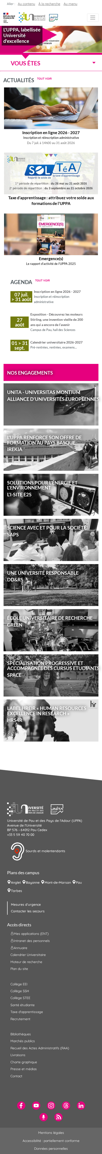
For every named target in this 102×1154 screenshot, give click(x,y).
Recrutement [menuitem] (20, 1019)
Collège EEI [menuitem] (19, 984)
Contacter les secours (28, 911)
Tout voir (44, 78)
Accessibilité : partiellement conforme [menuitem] (51, 1141)
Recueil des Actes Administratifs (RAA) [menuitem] (39, 1048)
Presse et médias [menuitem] (23, 1069)
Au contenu (26, 4)
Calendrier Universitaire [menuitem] (28, 955)
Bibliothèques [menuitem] (20, 1034)
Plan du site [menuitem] (19, 969)
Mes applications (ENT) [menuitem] (31, 934)
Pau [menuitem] (79, 882)
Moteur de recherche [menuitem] (26, 962)
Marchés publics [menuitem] (22, 1041)
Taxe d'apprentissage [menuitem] (26, 1012)
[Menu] (93, 18)
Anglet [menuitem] (16, 882)
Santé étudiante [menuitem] (22, 1005)
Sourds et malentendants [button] (45, 851)
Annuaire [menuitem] (20, 948)
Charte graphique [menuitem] (23, 1062)
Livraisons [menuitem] (17, 1055)
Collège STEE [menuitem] (20, 998)
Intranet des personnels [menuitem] (32, 941)
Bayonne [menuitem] (33, 882)
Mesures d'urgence (26, 904)
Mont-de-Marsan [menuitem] (58, 882)
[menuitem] (21, 1105)
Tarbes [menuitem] (16, 891)
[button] (53, 17)
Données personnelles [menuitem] (51, 1148)
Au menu (70, 4)
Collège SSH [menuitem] (19, 991)
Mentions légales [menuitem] (51, 1133)
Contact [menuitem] (16, 1076)
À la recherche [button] (49, 4)
